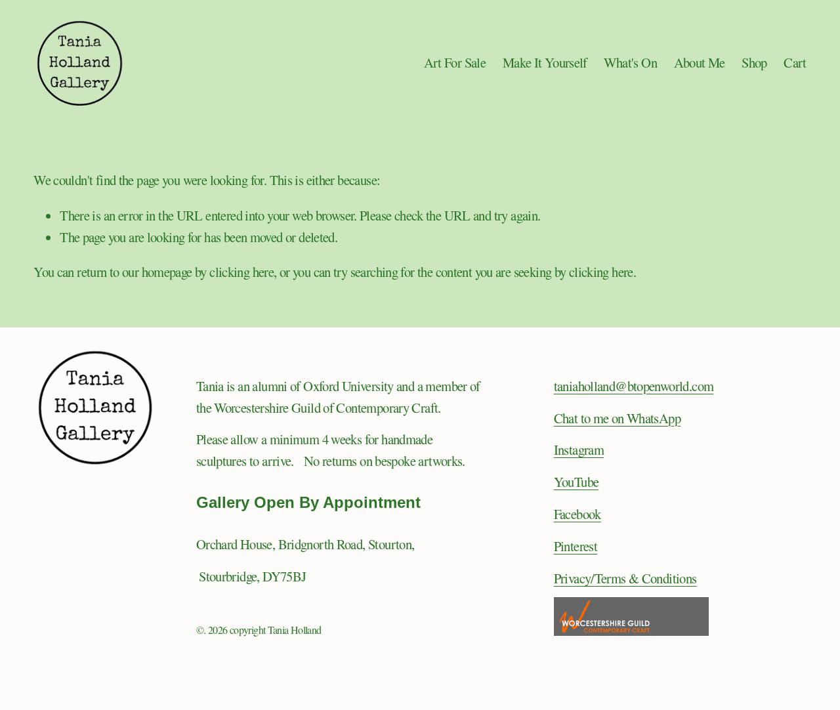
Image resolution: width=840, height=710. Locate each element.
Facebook (577, 514)
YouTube (576, 481)
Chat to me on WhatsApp (617, 418)
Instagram (579, 449)
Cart (795, 62)
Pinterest (575, 546)
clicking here (241, 271)
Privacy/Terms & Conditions (625, 578)
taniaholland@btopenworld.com (634, 386)
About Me (699, 62)
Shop (754, 62)
